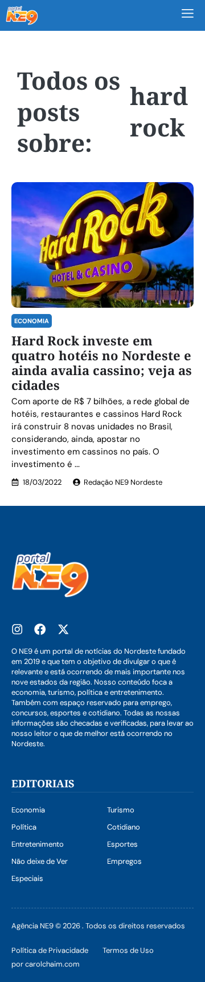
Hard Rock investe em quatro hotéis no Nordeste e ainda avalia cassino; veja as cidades (101, 362)
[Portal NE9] (22, 15)
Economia (31, 321)
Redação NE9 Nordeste (123, 482)
